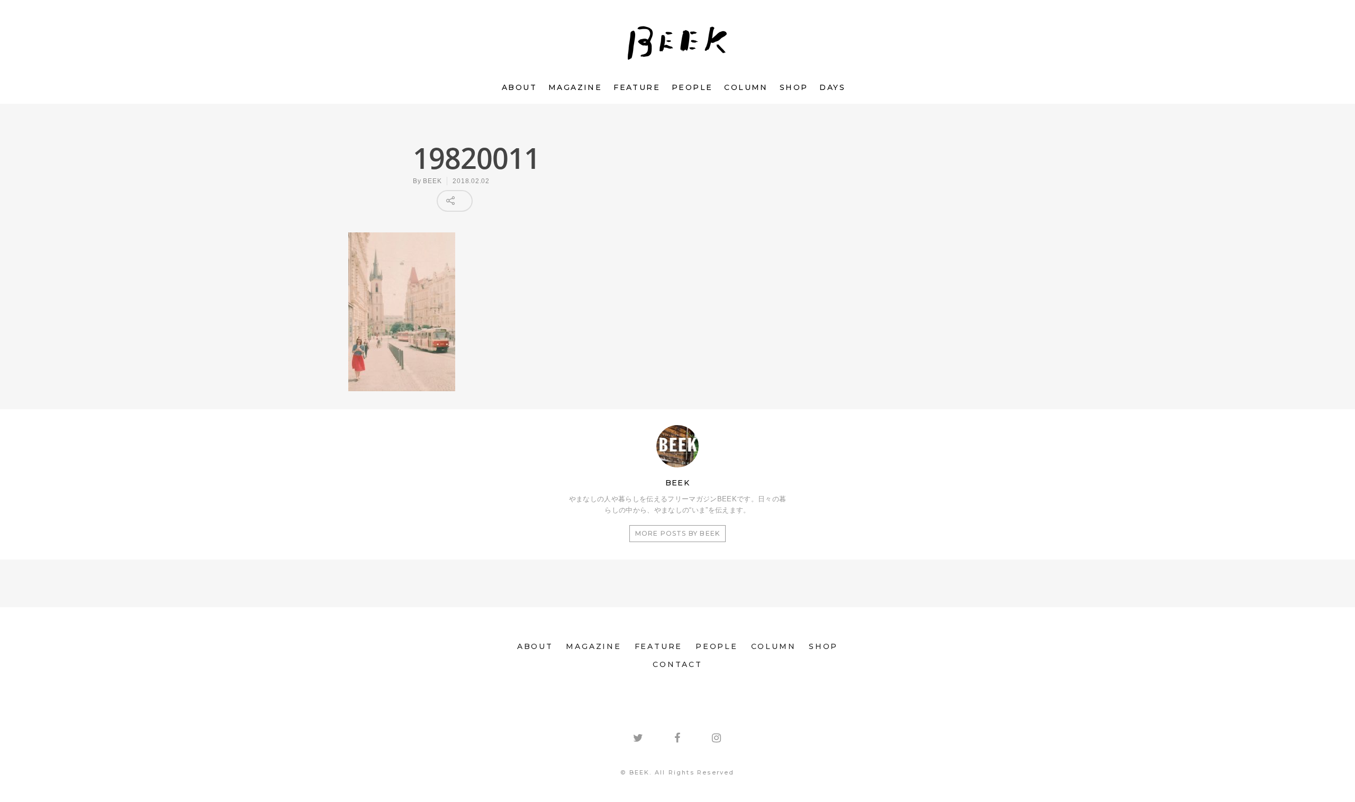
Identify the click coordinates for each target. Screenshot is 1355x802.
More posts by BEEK (677, 533)
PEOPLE (692, 87)
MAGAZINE (575, 87)
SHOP (794, 87)
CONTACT (677, 664)
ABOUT (519, 87)
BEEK (432, 181)
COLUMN (745, 87)
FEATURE (636, 87)
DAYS (832, 87)
